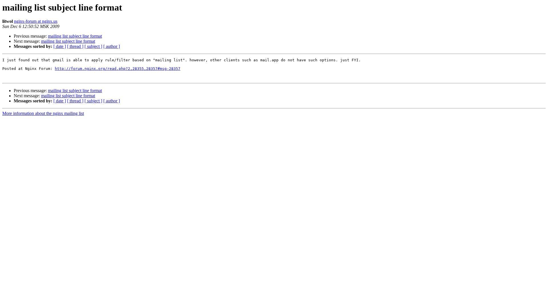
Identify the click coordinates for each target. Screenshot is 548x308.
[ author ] (111, 46)
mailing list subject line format (75, 36)
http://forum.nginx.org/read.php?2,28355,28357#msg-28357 (117, 68)
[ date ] (59, 46)
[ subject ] (93, 46)
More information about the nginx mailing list (43, 113)
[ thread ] (75, 46)
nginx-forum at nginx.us (35, 21)
